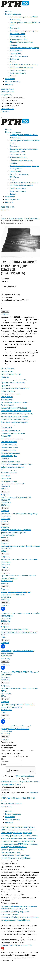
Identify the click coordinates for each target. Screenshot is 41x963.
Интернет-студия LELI (23, 945)
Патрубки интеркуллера (10, 461)
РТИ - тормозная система (11, 374)
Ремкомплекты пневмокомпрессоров (24, 48)
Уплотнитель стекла (9, 473)
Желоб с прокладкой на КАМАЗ (13, 380)
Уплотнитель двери (8, 470)
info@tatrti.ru (6, 95)
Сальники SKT (15, 53)
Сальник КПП (6, 428)
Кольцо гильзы (7, 397)
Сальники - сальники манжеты (13, 433)
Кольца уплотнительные (10, 394)
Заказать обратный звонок (11, 804)
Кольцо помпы (6, 399)
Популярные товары (9, 481)
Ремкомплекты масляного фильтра (14, 416)
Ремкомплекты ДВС (9, 456)
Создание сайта (7, 945)
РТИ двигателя (7, 371)
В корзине (5, 314)
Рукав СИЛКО (6, 478)
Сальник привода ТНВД (10, 430)
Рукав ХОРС (6, 475)
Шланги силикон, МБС (19, 39)
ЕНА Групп (14, 59)
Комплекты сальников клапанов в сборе (16, 464)
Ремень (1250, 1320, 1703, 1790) (14, 408)
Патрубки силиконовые (19, 56)
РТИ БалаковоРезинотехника (21, 67)
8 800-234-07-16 (7, 92)
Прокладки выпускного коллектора (15, 388)
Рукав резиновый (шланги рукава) (14, 422)
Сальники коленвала (9, 444)
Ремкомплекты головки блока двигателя (17, 414)
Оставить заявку (7, 89)
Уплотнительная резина (10, 453)
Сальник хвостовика (9, 442)
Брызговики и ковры (18, 73)
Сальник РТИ (6, 436)
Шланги (13, 76)
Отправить (5, 790)
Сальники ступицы (8, 450)
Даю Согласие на (20, 781)
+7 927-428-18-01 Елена (10, 798)
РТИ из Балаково (7, 369)
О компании (10, 79)
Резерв (12, 62)
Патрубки (5, 459)
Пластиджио (15, 28)
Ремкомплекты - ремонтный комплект (16, 411)
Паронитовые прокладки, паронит (14, 402)
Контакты (9, 84)
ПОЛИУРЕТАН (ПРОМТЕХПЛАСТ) (24, 65)
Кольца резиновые (8, 391)
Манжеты (5, 377)
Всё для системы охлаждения (12, 467)
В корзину (5, 311)
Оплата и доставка (12, 81)
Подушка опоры (7, 405)
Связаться (5, 111)
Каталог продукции (13, 14)
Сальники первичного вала (11, 439)
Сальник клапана (7, 425)
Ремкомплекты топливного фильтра (15, 419)
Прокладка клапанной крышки (13, 383)
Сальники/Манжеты (17, 36)
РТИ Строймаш (16, 51)
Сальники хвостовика (9, 447)
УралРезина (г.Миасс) (18, 70)
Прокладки (5, 385)
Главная (8, 11)
